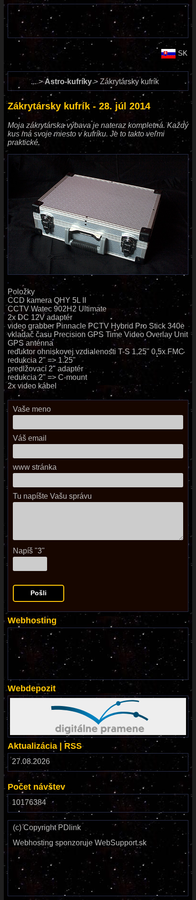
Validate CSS (80, 852)
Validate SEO (33, 875)
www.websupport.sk (44, 634)
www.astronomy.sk (66, 50)
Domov (19, 76)
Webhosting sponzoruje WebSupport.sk (80, 843)
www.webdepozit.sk (43, 702)
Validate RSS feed (80, 879)
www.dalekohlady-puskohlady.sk (63, 8)
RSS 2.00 (174, 763)
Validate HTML (24, 856)
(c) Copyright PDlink (47, 828)
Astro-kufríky (68, 81)
